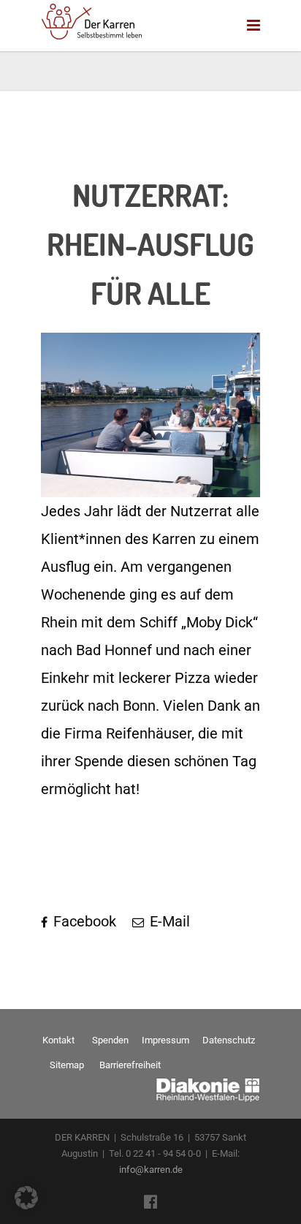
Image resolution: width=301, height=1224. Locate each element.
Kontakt (58, 1040)
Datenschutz (228, 1040)
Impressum (165, 1040)
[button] (26, 1197)
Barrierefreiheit (130, 1064)
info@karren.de (151, 1169)
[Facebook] (150, 1202)
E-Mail (168, 921)
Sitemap (67, 1064)
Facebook (83, 921)
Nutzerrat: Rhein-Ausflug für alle (150, 243)
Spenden (110, 1040)
